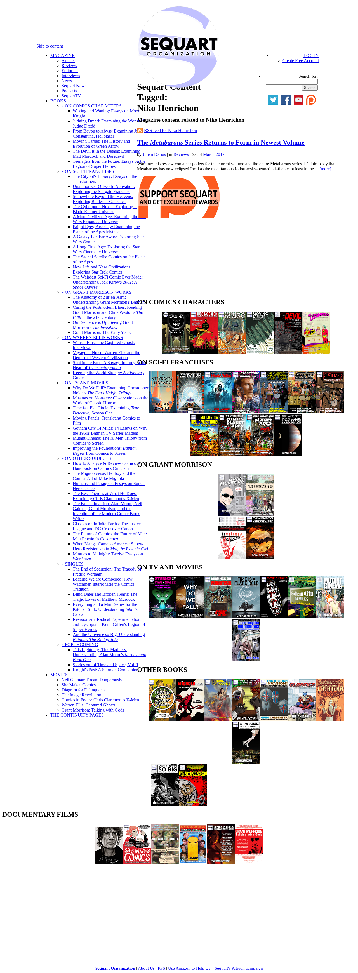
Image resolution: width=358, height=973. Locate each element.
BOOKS (58, 100)
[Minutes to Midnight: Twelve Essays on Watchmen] (193, 804)
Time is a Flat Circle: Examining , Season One (106, 410)
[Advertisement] (179, 260)
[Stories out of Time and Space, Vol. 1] (162, 616)
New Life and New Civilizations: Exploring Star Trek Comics (102, 269)
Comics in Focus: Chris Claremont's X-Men (100, 700)
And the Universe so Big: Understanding (109, 637)
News (67, 80)
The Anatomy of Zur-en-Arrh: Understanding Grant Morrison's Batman (109, 300)
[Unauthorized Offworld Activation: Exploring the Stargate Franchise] (190, 411)
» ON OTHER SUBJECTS (86, 458)
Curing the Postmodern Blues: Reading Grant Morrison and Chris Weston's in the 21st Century (108, 312)
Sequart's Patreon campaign (239, 968)
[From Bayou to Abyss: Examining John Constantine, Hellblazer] (232, 352)
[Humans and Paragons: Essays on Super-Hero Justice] (218, 719)
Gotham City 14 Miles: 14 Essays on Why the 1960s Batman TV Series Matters (110, 430)
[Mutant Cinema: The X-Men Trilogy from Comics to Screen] (330, 616)
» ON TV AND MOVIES (85, 382)
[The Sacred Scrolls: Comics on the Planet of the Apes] (232, 454)
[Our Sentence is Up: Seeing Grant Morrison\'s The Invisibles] (260, 514)
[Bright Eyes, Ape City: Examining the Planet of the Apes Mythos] (260, 454)
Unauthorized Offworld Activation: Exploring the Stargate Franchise (104, 189)
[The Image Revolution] (193, 862)
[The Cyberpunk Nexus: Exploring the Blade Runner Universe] (246, 411)
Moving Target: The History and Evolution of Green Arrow (101, 144)
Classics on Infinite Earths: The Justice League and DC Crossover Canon (107, 526)
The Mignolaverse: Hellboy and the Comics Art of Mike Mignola (104, 476)
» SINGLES (73, 564)
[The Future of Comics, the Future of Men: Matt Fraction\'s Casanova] (330, 719)
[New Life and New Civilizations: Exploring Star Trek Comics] (204, 454)
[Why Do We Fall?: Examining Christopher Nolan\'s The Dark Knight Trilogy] (190, 616)
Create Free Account (300, 60)
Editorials (70, 70)
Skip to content (49, 46)
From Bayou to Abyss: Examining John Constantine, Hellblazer (108, 133)
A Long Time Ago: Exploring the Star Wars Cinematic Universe (106, 249)
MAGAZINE (62, 55)
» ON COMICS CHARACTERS (92, 105)
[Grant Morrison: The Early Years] (232, 514)
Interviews (71, 75)
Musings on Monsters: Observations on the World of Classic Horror (110, 400)
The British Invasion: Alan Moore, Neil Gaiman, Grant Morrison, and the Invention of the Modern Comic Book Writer (107, 511)
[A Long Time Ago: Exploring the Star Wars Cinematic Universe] (274, 411)
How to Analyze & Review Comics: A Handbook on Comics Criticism (107, 466)
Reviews (69, 65)
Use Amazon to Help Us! (190, 968)
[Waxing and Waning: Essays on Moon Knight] (176, 352)
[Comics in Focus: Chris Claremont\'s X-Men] (221, 862)
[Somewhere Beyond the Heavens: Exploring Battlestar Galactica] (218, 411)
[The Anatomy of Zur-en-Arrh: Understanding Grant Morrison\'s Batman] (260, 557)
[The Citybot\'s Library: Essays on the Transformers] (162, 411)
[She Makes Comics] (137, 862)
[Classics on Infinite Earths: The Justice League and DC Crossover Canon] (302, 719)
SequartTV (71, 95)
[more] (325, 168)
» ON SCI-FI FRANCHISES (88, 171)
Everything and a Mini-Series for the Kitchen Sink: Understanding (105, 609)
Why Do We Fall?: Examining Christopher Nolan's (110, 390)
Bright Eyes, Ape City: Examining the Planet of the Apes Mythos (106, 229)
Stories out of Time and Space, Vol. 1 (105, 664)
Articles (68, 60)
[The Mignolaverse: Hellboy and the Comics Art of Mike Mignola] (190, 719)
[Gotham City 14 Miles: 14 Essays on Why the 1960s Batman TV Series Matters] (302, 616)
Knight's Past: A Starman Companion (105, 669)
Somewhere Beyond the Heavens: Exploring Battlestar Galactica (103, 199)
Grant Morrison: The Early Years (102, 332)
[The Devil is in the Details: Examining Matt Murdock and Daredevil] (288, 352)
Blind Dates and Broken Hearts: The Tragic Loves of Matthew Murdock (105, 597)
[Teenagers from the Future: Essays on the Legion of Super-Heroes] (316, 352)
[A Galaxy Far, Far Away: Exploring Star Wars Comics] (302, 411)
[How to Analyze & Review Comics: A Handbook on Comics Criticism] (162, 719)
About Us (146, 968)
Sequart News (74, 85)
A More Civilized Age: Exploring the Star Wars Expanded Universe (109, 219)
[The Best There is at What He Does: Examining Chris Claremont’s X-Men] (246, 719)
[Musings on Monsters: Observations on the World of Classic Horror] (218, 616)
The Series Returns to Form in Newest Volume (221, 142)
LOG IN (311, 55)
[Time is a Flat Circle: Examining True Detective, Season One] (246, 616)
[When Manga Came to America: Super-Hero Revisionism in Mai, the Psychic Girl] (246, 762)
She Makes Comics (79, 684)
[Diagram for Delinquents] (165, 862)
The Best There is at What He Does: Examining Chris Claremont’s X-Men (106, 496)
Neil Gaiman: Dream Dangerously (92, 679)
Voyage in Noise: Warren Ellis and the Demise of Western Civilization (106, 355)
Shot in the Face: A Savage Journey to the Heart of (109, 365)
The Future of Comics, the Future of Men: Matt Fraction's (110, 536)
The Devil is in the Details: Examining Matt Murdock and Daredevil (106, 154)
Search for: (308, 76)
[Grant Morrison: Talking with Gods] (249, 862)
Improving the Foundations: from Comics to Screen (105, 451)
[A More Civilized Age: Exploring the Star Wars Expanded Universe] (330, 411)
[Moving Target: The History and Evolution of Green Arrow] (260, 352)
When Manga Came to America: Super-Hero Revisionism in (110, 546)
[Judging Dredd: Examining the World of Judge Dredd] (204, 352)
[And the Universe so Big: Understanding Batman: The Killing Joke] (165, 804)
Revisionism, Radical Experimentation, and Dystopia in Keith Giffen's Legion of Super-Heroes (109, 624)
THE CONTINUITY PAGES (77, 715)
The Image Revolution (81, 694)
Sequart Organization (115, 968)
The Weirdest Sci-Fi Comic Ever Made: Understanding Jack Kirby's (108, 282)
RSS (161, 968)
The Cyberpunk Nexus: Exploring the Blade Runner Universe (106, 209)
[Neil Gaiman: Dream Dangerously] (109, 862)
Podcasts (69, 90)
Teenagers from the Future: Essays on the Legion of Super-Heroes (109, 164)
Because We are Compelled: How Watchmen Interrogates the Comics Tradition (103, 584)
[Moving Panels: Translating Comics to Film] (274, 616)
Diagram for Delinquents (83, 689)
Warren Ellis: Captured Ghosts (88, 705)
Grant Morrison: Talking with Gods (93, 710)
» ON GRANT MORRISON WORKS (96, 292)
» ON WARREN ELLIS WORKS (92, 337)
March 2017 (214, 154)
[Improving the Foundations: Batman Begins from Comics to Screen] (246, 659)
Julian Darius (154, 154)
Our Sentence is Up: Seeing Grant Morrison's (103, 325)
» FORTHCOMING (80, 644)
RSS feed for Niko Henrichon (170, 130)
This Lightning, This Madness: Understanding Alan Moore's (110, 654)
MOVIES (59, 674)
